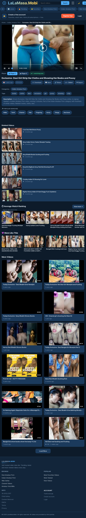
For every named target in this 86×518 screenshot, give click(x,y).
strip (68, 93)
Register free (67, 16)
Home (4, 22)
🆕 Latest (11, 9)
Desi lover (67, 112)
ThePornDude (48, 493)
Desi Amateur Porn (50, 9)
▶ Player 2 (23, 73)
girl (45, 93)
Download (38, 82)
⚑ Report (79, 82)
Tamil (13, 112)
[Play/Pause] (4, 68)
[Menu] (73, 3)
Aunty (48, 112)
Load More (43, 451)
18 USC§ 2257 (6, 493)
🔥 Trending (23, 9)
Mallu (5, 112)
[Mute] (9, 68)
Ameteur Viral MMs (8, 486)
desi (29, 93)
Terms (4, 505)
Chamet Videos (7, 483)
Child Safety (6, 496)
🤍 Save (48, 82)
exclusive (37, 93)
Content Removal (7, 499)
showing (61, 93)
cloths (22, 93)
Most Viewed (48, 478)
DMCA (4, 502)
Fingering (39, 112)
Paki (30, 112)
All (2, 9)
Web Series (5, 481)
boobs (14, 93)
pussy (52, 93)
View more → (78, 206)
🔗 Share (58, 82)
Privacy (4, 508)
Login (80, 16)
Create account (49, 496)
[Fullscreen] (71, 68)
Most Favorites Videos (51, 475)
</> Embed (68, 82)
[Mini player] (76, 68)
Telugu (57, 112)
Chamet (21, 112)
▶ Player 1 (12, 73)
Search (65, 3)
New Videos (48, 481)
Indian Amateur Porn (68, 9)
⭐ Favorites (35, 9)
